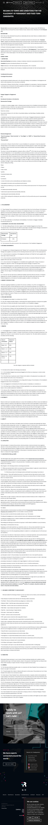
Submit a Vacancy (29, 2)
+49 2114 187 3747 (34, 766)
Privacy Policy (4, 808)
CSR (43, 794)
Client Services (11, 794)
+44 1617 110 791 (33, 764)
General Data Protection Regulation (34, 510)
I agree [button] (30, 817)
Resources (38, 794)
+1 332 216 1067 (33, 768)
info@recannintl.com (26, 578)
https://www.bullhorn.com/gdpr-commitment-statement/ (13, 505)
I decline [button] (36, 817)
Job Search (32, 794)
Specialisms (17, 794)
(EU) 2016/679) (9, 460)
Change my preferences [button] (34, 820)
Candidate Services (25, 794)
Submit (38, 737)
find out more (9, 764)
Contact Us (17, 2)
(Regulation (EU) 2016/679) (7, 511)
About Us (4, 794)
